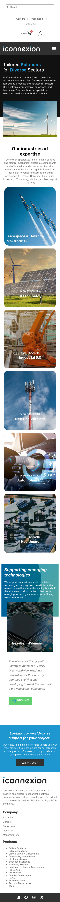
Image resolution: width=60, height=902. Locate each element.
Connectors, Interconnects (22, 856)
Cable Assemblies (18, 851)
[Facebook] (26, 897)
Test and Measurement (20, 883)
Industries (8, 830)
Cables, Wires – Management (24, 853)
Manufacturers (11, 834)
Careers (20, 18)
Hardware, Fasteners (19, 864)
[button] (54, 48)
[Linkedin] (18, 897)
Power (12, 878)
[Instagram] (34, 897)
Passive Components (20, 875)
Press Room (37, 18)
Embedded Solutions (19, 861)
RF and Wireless (17, 880)
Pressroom (9, 826)
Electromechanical (18, 859)
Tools (11, 886)
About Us (8, 817)
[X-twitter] (42, 897)
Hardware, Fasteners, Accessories (26, 867)
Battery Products (17, 848)
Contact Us (30, 24)
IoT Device (14, 870)
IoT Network (15, 872)
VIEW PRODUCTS (17, 241)
